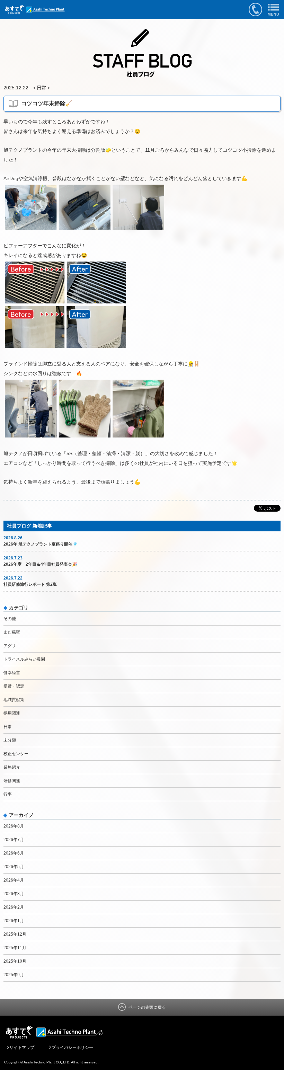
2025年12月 (14, 934)
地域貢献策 (13, 699)
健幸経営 (11, 672)
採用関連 (11, 713)
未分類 (9, 740)
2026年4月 (13, 880)
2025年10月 (14, 961)
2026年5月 (13, 866)
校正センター (15, 753)
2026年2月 (13, 907)
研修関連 (11, 780)
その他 (9, 618)
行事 (7, 794)
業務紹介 (11, 767)
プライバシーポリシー (72, 1047)
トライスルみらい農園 (24, 659)
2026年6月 (13, 853)
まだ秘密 (11, 632)
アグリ (9, 645)
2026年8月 (13, 826)
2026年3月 (13, 893)
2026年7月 (13, 839)
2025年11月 (14, 947)
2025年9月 (13, 974)
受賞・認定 (13, 686)
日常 (41, 87)
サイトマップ (21, 1047)
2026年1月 (13, 920)
